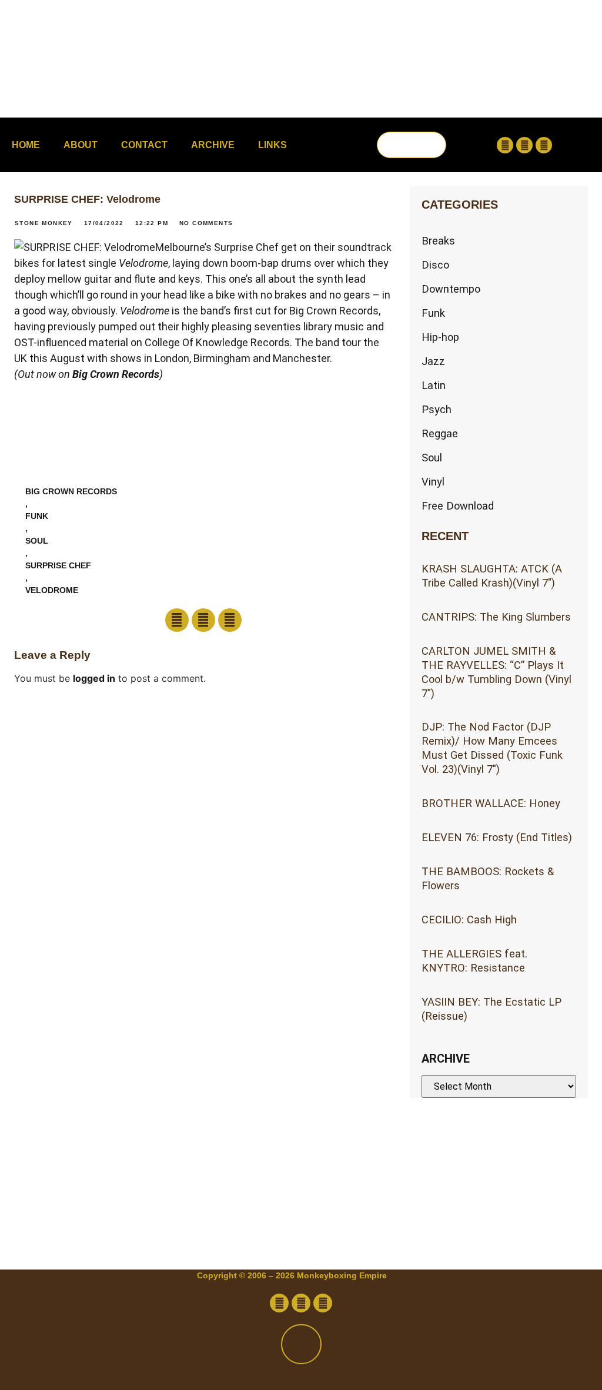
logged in (94, 678)
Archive (213, 145)
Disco (435, 265)
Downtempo (451, 289)
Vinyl (433, 481)
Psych (437, 409)
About (80, 145)
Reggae (440, 433)
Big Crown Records (115, 374)
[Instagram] (544, 145)
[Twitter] (524, 145)
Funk (36, 516)
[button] (411, 125)
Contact (144, 145)
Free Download (458, 506)
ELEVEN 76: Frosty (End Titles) (497, 837)
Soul (36, 540)
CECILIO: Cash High (469, 919)
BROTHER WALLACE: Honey (491, 803)
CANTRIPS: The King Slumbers (496, 617)
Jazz (433, 361)
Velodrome (51, 590)
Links (272, 145)
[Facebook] (505, 145)
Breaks (438, 241)
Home (26, 145)
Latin (434, 385)
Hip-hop (440, 337)
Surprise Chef (58, 565)
